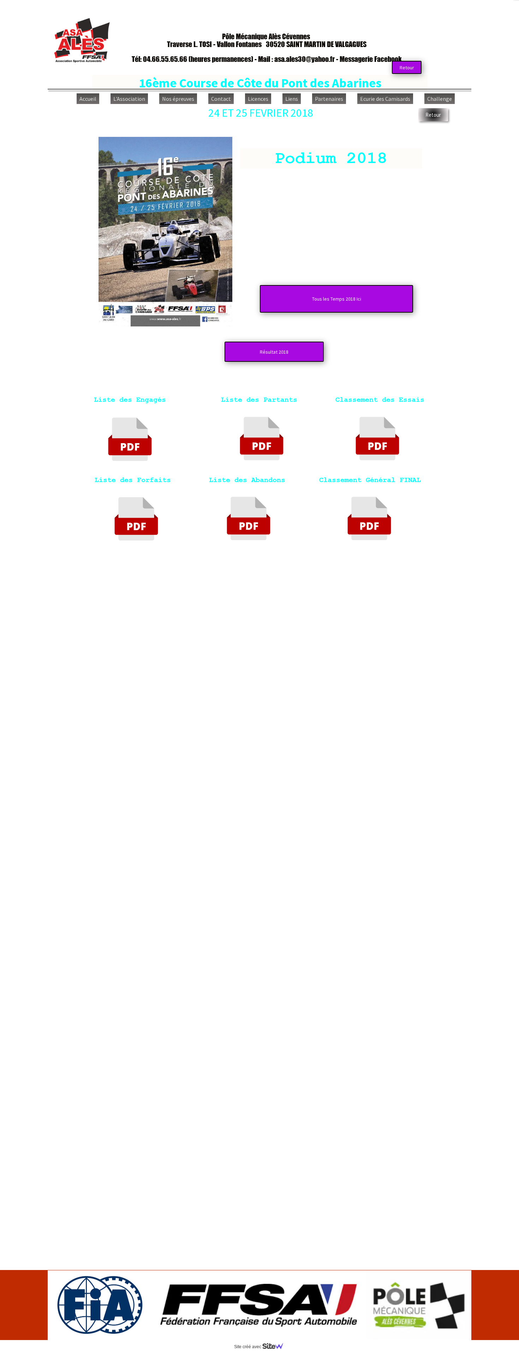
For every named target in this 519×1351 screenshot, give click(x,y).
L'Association (129, 98)
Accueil (87, 98)
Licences (258, 98)
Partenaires (329, 98)
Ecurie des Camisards (385, 98)
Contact (221, 98)
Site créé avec (248, 1346)
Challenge (439, 98)
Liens (291, 98)
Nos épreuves (178, 98)
